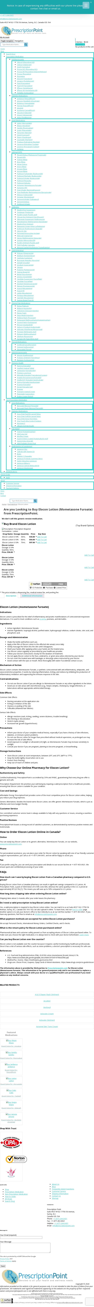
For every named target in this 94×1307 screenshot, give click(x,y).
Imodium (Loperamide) (25, 265)
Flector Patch (21, 313)
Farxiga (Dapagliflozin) (25, 106)
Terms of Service (6, 1261)
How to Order (5, 475)
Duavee (20, 389)
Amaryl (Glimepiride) (24, 115)
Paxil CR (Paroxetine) (24, 86)
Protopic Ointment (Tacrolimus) (28, 358)
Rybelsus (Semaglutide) (25, 103)
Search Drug (10, 54)
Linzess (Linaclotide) (24, 277)
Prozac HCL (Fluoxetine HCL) (27, 69)
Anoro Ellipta (21, 167)
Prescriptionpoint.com (57, 968)
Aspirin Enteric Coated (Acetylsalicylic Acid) (32, 439)
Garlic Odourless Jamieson (27, 461)
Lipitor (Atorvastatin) (24, 123)
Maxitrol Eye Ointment (25, 224)
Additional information (32, 596)
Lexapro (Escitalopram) (25, 81)
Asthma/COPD (17, 152)
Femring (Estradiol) (24, 366)
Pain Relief (15, 429)
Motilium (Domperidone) (26, 256)
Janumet (20, 108)
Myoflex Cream (22, 436)
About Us (55, 1184)
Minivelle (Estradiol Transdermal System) (32, 375)
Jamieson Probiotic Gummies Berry (30, 459)
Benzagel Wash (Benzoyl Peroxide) (30, 408)
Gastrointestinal (18, 250)
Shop (2, 51)
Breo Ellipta (21, 162)
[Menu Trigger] (86, 5)
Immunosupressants (19, 352)
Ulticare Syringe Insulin (25, 426)
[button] (7, 1300)
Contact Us (56, 1196)
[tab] (11, 596)
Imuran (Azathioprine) (25, 355)
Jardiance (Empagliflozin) (26, 99)
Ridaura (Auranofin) (24, 308)
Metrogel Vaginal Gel (24, 236)
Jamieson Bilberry (23, 463)
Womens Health (17, 363)
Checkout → (80, 44)
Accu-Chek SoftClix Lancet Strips (29, 416)
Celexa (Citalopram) (24, 65)
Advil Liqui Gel (22, 434)
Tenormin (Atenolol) (24, 133)
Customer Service (12, 483)
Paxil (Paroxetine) (23, 83)
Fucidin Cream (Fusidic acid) (27, 215)
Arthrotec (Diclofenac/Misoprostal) (29, 329)
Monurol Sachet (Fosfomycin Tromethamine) (33, 247)
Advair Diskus (22, 164)
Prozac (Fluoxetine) (24, 74)
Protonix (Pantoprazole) (26, 270)
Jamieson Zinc (22, 449)
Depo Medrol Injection (25, 315)
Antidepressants (18, 59)
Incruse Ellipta (22, 171)
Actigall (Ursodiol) (23, 263)
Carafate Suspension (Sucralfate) (29, 279)
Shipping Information (14, 486)
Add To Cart (42, 537)
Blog (2, 493)
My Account (4, 37)
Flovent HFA (21, 157)
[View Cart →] (75, 39)
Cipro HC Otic (22, 231)
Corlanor (20, 149)
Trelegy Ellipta (22, 159)
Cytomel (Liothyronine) (25, 347)
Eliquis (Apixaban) (23, 126)
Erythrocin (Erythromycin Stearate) (29, 229)
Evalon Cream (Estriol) (25, 396)
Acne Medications (18, 403)
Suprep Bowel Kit (23, 272)
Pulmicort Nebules (23, 183)
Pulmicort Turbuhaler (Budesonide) (30, 174)
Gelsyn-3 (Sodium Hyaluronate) (28, 327)
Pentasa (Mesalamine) (25, 295)
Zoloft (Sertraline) (23, 67)
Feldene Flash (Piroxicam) (26, 318)
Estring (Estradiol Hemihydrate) (28, 382)
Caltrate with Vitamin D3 (26, 451)
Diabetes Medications (20, 96)
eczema (43, 619)
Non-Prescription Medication (16, 400)
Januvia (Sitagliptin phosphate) (28, 101)
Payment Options (12, 488)
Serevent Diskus (23, 202)
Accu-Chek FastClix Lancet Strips (29, 414)
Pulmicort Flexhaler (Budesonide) (29, 176)
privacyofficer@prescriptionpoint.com (70, 1302)
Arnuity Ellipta (22, 169)
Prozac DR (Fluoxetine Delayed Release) (32, 72)
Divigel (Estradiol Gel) (25, 387)
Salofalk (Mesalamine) (25, 298)
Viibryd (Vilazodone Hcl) (25, 62)
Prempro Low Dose (24, 373)
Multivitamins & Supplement (22, 446)
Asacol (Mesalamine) (24, 288)
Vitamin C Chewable (24, 456)
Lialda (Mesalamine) (24, 293)
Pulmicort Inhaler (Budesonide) (28, 178)
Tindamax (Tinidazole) (25, 212)
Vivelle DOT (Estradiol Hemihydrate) (30, 380)
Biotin (19, 454)
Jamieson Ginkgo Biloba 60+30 (28, 466)
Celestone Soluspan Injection (28, 311)
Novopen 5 (21, 423)
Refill (8, 477)
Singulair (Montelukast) (25, 197)
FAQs (2, 491)
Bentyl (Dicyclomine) (24, 274)
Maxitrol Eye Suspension (26, 210)
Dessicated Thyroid (24, 349)
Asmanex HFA (22, 188)
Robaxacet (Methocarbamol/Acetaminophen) (33, 320)
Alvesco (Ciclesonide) (25, 195)
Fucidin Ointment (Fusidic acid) (28, 243)
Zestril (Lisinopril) (23, 135)
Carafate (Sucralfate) (25, 281)
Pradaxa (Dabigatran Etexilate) (28, 142)
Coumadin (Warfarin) (24, 140)
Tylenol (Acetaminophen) (26, 432)
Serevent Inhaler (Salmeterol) (28, 199)
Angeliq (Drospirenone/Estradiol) (29, 377)
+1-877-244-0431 (7, 15)
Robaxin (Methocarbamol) (26, 334)
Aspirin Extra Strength (25, 441)
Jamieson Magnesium (25, 468)
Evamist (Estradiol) (23, 384)
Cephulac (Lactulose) (24, 258)
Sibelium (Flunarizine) (25, 336)
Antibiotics (15, 207)
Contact (3, 496)
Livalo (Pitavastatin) (24, 130)
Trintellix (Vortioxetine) (25, 93)
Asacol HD (20, 291)
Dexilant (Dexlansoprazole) (27, 284)
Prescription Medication (15, 56)
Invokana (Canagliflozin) (26, 110)
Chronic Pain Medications (21, 303)
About (2, 480)
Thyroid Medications (19, 342)
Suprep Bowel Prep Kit (25, 300)
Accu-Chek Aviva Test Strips (27, 419)
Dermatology (12, 504)
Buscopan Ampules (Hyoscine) (28, 260)
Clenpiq (20, 267)
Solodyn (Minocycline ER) (26, 240)
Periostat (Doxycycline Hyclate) (28, 233)
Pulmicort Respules (24, 181)
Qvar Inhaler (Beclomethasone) (28, 190)
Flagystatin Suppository (25, 394)
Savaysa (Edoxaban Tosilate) (28, 144)
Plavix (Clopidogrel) (24, 137)
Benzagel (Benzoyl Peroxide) (27, 406)
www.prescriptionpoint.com (11, 844)
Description (11, 596)
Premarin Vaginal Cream (26, 392)
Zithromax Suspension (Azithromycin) (31, 219)
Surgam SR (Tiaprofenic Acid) (27, 339)
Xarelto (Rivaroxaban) (25, 128)
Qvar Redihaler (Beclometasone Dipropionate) (34, 192)
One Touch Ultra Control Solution (29, 421)
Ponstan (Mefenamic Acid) (26, 332)
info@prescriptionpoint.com (11, 19)
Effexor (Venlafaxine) (25, 88)
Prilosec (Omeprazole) (25, 253)
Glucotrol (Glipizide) (24, 113)
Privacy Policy (4, 1259)
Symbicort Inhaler (23, 204)
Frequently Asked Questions (63, 1189)
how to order (77, 909)
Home (2, 49)
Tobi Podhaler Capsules (26, 245)
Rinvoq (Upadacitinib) (25, 325)
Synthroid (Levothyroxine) (26, 345)
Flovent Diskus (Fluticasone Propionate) (31, 155)
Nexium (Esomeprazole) (26, 286)
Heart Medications (18, 120)
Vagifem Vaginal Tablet (25, 368)
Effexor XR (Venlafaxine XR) (27, 90)
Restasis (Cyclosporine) (25, 360)
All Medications (11, 471)
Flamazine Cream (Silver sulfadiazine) (31, 226)
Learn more (84, 935)
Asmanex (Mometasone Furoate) (29, 185)
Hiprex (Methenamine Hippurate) (29, 238)
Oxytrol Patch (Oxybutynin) (27, 322)
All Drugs (8, 1199)
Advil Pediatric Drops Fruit (26, 443)
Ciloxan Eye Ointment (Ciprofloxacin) (30, 217)
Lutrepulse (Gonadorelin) (26, 370)
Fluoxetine (21, 76)
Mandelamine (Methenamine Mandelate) (32, 222)
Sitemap (55, 1198)
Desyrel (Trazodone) (24, 79)
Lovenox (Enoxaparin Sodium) (28, 147)
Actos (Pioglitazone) (24, 117)
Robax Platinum (23, 306)
